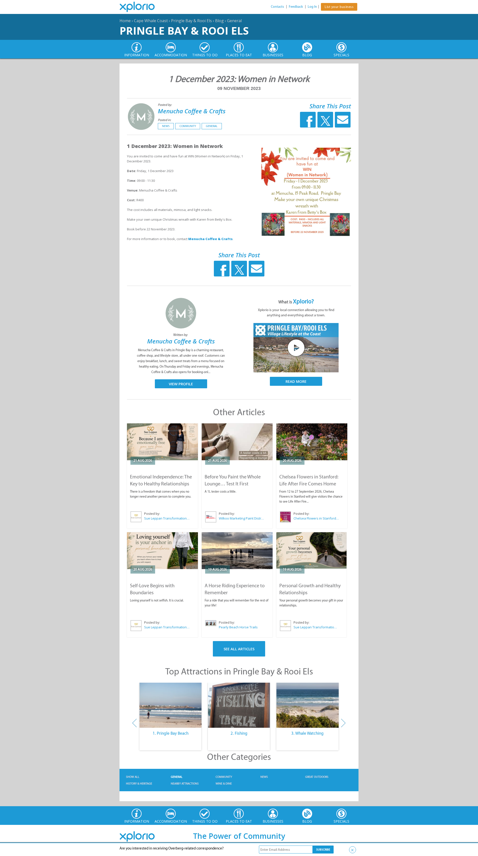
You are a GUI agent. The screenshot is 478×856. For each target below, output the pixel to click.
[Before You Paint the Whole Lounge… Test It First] (237, 441)
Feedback (296, 6)
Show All (132, 777)
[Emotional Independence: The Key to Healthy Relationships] (162, 441)
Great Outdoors (316, 777)
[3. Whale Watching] (308, 705)
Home (125, 20)
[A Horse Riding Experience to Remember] (237, 550)
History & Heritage (139, 783)
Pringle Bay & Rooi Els (191, 20)
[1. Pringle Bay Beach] (170, 705)
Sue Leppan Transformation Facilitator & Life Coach (167, 518)
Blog (219, 20)
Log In (312, 6)
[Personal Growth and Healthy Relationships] (311, 550)
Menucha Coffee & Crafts (192, 111)
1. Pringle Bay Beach (170, 733)
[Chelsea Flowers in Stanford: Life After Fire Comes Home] (311, 441)
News (166, 126)
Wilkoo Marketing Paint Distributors (242, 518)
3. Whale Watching (307, 733)
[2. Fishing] (239, 705)
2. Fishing (239, 733)
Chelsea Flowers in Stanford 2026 (316, 518)
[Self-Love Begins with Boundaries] (162, 550)
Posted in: (164, 120)
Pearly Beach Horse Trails (238, 627)
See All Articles (239, 648)
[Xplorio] (141, 7)
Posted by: (165, 105)
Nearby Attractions (185, 783)
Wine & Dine (224, 783)
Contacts (277, 6)
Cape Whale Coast (151, 20)
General (234, 20)
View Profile (181, 383)
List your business (339, 7)
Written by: (181, 335)
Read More (296, 381)
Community (187, 126)
